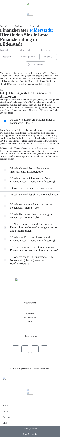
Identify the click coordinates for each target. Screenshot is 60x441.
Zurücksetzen (37, 64)
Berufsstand (46, 50)
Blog (5, 423)
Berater (5, 411)
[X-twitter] (25, 349)
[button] (30, 121)
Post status (5, 50)
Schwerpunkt (25, 50)
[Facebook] (35, 349)
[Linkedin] (15, 349)
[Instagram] (44, 349)
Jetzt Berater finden (10, 64)
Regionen (6, 417)
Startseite (6, 405)
